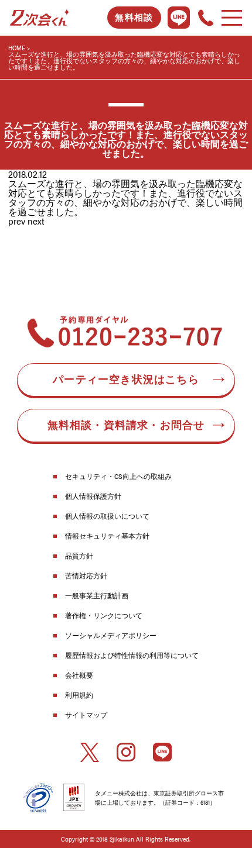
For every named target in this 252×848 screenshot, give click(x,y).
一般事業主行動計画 (96, 595)
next (36, 220)
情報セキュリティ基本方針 (107, 535)
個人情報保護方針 (93, 496)
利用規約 (79, 695)
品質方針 (79, 555)
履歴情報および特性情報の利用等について (132, 655)
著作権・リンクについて (103, 615)
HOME (16, 47)
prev (16, 220)
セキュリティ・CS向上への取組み (118, 476)
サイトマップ (86, 714)
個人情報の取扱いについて (107, 516)
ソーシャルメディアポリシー (110, 635)
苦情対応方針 (86, 575)
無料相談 (134, 17)
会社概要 (79, 675)
